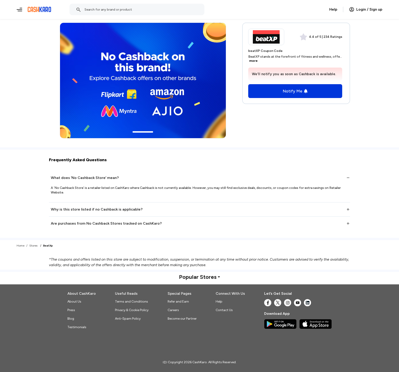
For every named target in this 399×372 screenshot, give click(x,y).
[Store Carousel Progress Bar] (143, 132)
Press (71, 310)
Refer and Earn (178, 302)
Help (333, 9)
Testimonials (76, 327)
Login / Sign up (369, 9)
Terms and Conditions (131, 302)
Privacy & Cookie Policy (131, 310)
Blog (70, 319)
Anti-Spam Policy (128, 319)
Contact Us (224, 310)
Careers (173, 310)
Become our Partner (182, 319)
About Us (74, 302)
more (253, 61)
